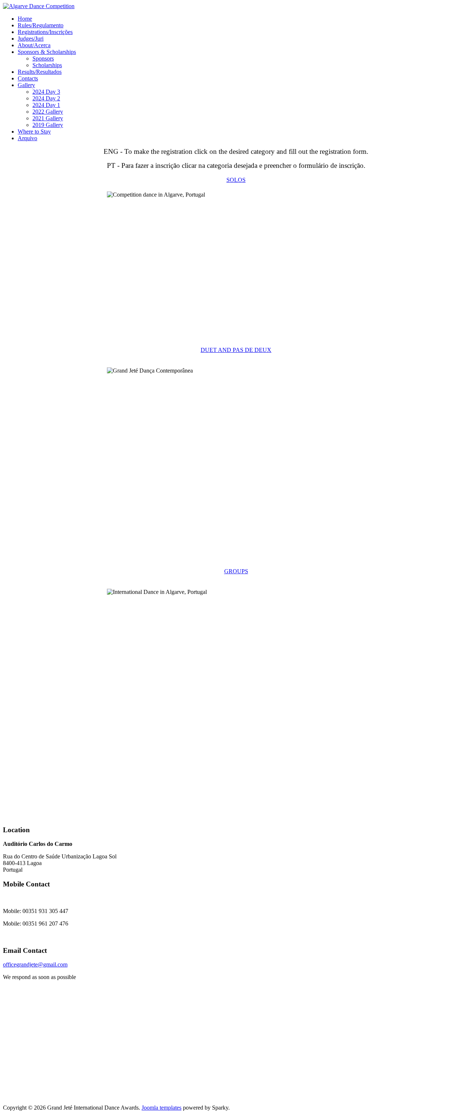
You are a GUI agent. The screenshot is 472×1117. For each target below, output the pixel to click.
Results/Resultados (40, 72)
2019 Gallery (47, 125)
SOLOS (236, 180)
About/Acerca (34, 45)
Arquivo (27, 138)
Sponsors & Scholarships (47, 52)
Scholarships (47, 65)
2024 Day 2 (46, 98)
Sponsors (43, 58)
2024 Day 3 (46, 92)
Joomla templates (161, 1107)
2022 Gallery (47, 111)
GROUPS (236, 571)
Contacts (28, 78)
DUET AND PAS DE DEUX (236, 350)
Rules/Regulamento (40, 25)
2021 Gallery (47, 118)
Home (25, 18)
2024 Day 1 (46, 105)
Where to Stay (34, 131)
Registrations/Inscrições (45, 32)
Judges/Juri (31, 38)
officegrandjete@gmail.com (35, 964)
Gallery (26, 85)
